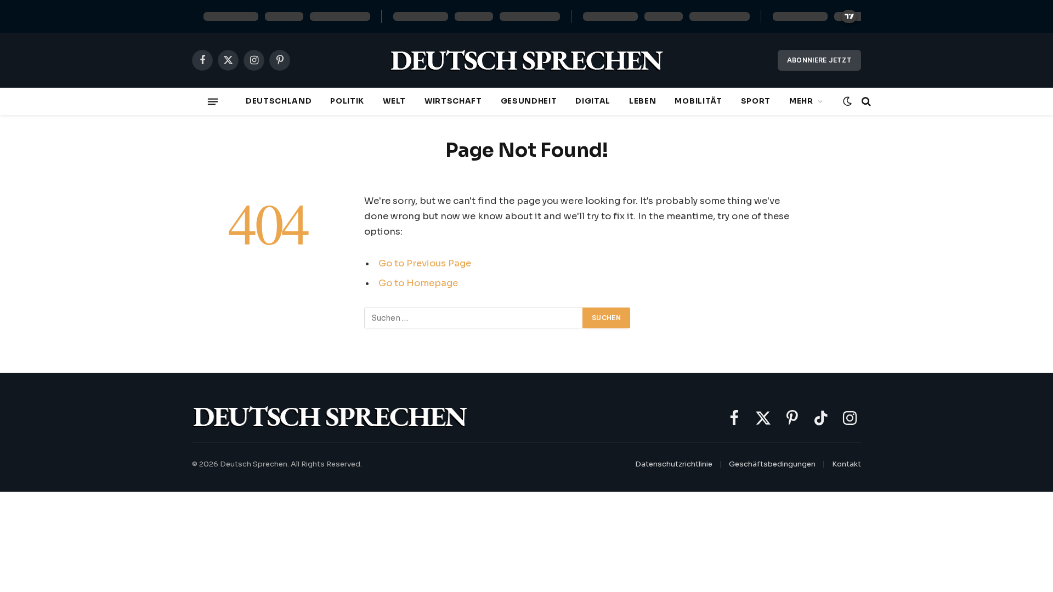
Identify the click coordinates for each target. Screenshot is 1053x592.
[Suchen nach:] (474, 318)
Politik (347, 101)
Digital (592, 101)
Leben (642, 101)
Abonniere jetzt (819, 60)
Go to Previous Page (424, 263)
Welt (394, 101)
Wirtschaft (453, 101)
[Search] (865, 101)
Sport (756, 101)
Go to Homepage (418, 283)
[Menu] (213, 101)
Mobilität (698, 101)
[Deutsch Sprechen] (526, 60)
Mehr (801, 101)
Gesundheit (529, 101)
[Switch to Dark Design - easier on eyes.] (847, 101)
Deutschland (279, 101)
